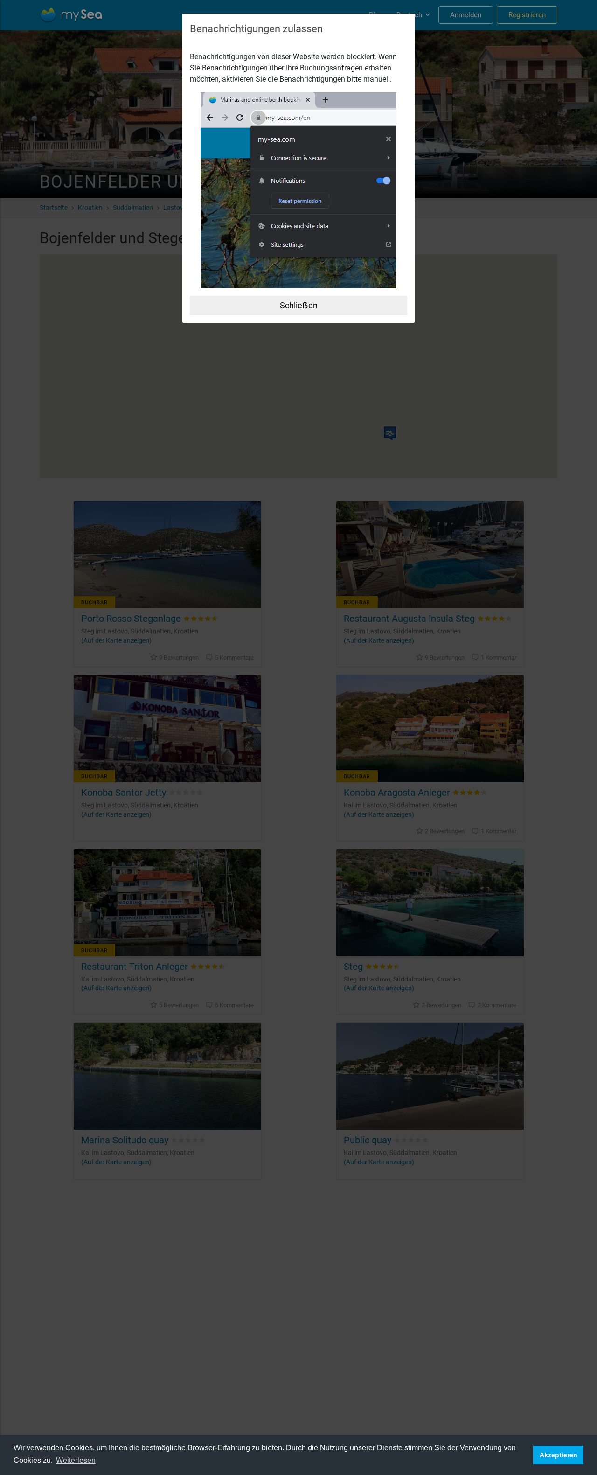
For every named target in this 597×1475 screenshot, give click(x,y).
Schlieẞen (299, 305)
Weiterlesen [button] (76, 1460)
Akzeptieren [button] (558, 1455)
